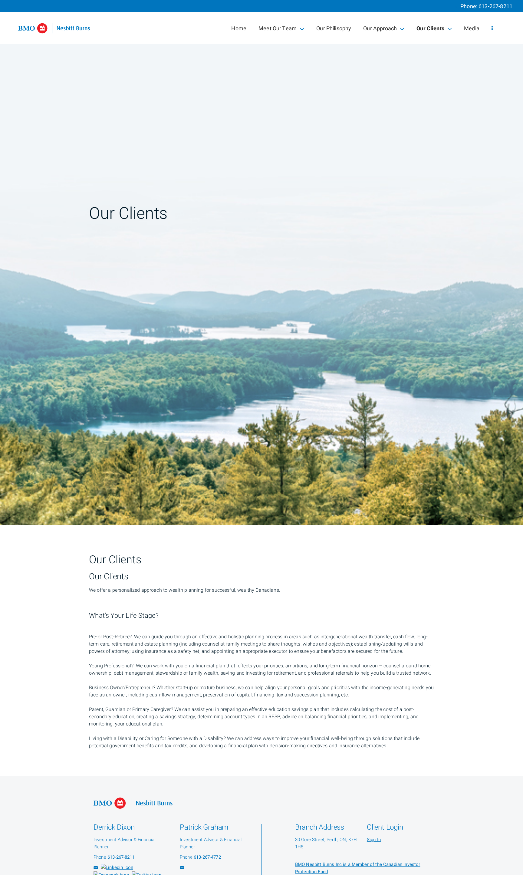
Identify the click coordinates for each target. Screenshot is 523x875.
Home (238, 29)
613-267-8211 (495, 6)
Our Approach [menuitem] (380, 30)
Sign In (374, 839)
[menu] (492, 29)
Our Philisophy (333, 29)
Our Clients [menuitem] (430, 30)
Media (471, 29)
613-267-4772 (207, 857)
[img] (261, 262)
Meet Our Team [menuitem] (277, 30)
